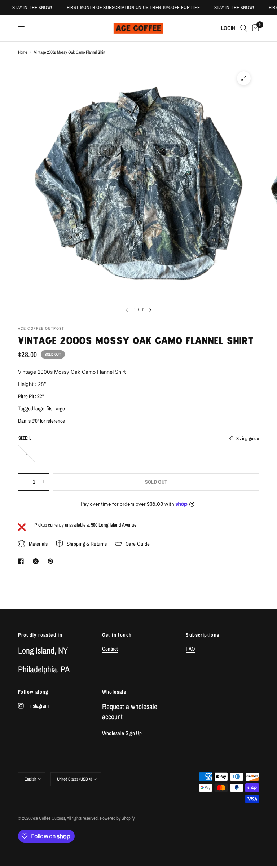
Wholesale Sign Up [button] (122, 733)
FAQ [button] (190, 649)
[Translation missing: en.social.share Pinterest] (52, 561)
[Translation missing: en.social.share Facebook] (22, 561)
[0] (254, 28)
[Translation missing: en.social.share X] (37, 561)
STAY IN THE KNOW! (27, 7)
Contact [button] (110, 649)
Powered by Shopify (117, 818)
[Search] (244, 28)
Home (22, 52)
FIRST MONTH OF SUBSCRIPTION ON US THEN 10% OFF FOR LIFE (128, 7)
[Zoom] (244, 78)
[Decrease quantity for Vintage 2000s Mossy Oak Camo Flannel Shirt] (23, 482)
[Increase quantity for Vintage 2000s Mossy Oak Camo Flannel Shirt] (43, 482)
